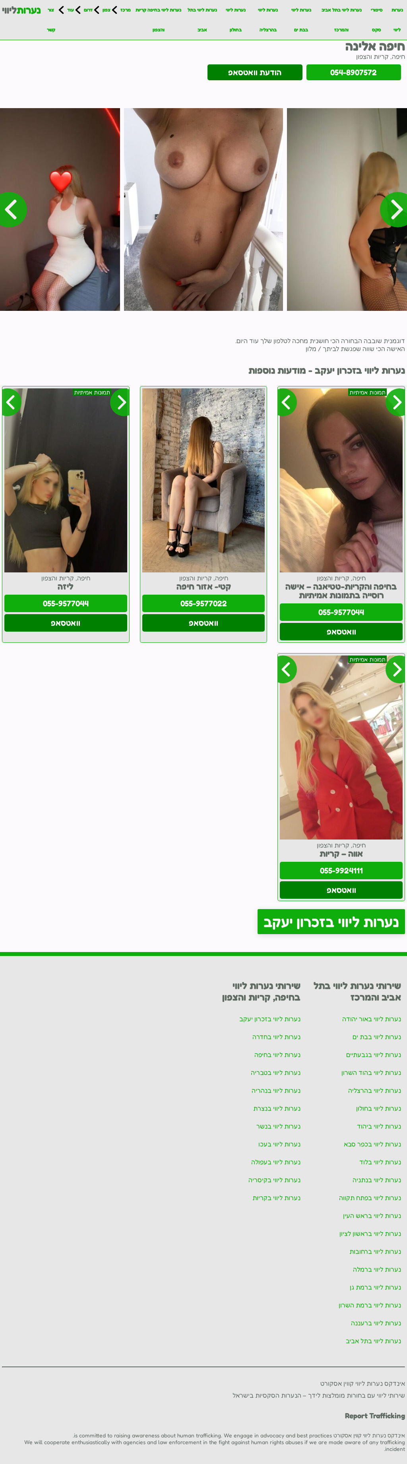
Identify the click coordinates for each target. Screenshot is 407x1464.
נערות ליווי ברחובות (375, 1251)
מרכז (125, 10)
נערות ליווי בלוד (380, 1162)
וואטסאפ (341, 631)
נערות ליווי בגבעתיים (373, 1055)
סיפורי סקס (377, 20)
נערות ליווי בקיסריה (274, 1180)
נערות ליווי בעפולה (275, 1162)
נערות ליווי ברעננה (376, 1323)
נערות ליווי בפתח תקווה (370, 1198)
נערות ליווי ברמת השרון (370, 1305)
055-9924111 (341, 870)
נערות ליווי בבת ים (301, 20)
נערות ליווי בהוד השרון (371, 1072)
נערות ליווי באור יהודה (371, 1019)
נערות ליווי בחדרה (276, 1037)
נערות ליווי (397, 20)
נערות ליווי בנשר (278, 1126)
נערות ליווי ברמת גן (375, 1287)
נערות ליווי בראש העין (372, 1216)
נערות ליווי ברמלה (377, 1269)
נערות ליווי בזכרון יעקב (331, 921)
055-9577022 (203, 603)
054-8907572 (353, 72)
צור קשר (51, 20)
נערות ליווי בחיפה (277, 1055)
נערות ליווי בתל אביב (202, 20)
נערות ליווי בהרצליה (268, 20)
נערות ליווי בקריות (276, 1198)
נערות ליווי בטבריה (275, 1072)
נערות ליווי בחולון (236, 20)
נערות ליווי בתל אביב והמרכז (342, 20)
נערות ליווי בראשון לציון (370, 1233)
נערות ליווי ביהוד (379, 1126)
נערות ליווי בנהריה (276, 1090)
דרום (88, 10)
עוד (70, 10)
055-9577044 (341, 612)
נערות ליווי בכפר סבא (372, 1144)
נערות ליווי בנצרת (276, 1108)
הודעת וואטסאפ (254, 72)
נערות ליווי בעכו (279, 1144)
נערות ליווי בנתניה (377, 1180)
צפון (106, 10)
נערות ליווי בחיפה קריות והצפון (158, 20)
